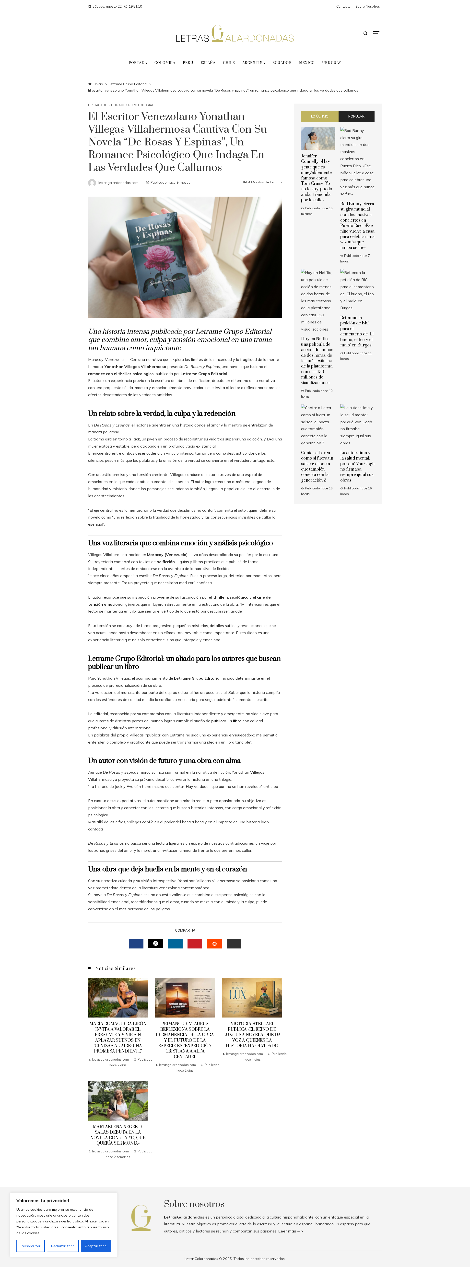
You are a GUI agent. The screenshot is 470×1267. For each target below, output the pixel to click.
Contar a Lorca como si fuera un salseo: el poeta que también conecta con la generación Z (317, 466)
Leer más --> (290, 1231)
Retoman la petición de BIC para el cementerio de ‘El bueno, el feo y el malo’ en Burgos (357, 331)
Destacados (99, 105)
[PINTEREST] (195, 943)
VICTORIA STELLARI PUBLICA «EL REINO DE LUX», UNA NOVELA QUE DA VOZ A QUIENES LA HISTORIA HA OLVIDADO (252, 1035)
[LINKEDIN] (175, 943)
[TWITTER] (155, 943)
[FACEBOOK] (136, 943)
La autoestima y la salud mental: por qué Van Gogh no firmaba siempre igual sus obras (357, 466)
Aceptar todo (95, 1246)
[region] (64, 1225)
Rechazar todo (62, 1246)
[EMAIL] (234, 943)
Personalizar (30, 1246)
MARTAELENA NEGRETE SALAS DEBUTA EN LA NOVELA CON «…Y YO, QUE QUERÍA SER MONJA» (117, 1135)
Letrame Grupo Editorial (132, 105)
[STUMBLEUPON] (214, 943)
